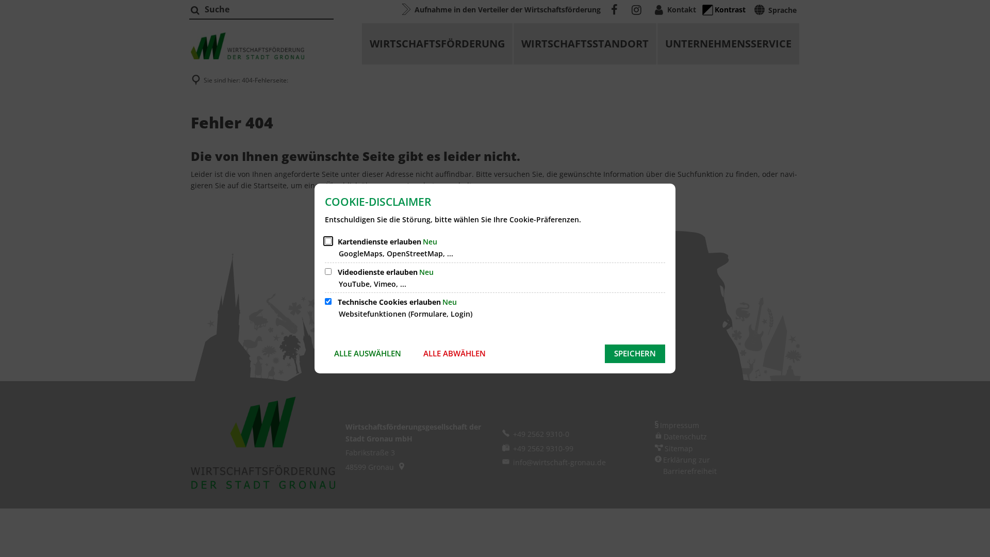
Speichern (635, 353)
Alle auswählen (367, 353)
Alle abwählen (454, 353)
